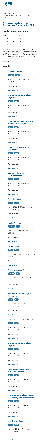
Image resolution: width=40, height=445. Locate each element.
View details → (13, 90)
